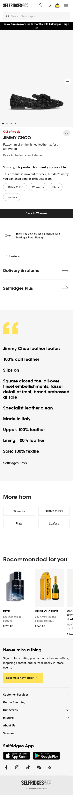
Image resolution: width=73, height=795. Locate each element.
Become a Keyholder (20, 678)
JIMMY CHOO (17, 138)
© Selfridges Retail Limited (36, 789)
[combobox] (39, 16)
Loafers (14, 256)
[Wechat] (39, 770)
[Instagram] (17, 770)
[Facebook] (6, 770)
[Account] (40, 5)
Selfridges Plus (18, 288)
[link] (16, 619)
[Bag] (57, 5)
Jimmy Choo (16, 348)
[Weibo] (50, 770)
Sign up (39, 237)
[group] (36, 603)
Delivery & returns (21, 270)
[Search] (8, 16)
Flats (19, 523)
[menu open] (66, 5)
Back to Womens (36, 213)
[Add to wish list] (66, 133)
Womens (19, 511)
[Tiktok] (28, 770)
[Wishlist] (49, 5)
